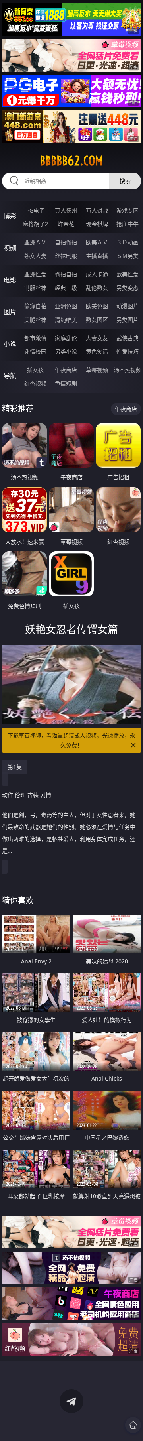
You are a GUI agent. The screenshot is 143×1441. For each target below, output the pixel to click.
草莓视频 (97, 370)
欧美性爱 (127, 274)
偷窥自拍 (35, 306)
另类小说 (66, 351)
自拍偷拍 (66, 242)
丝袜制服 (66, 256)
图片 (10, 311)
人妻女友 (97, 338)
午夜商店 (66, 370)
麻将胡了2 (35, 224)
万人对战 (97, 210)
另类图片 (127, 319)
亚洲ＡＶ (35, 242)
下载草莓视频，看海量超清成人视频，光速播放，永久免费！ (71, 740)
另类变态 (127, 287)
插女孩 (35, 370)
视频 (10, 248)
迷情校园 (35, 351)
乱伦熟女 (97, 287)
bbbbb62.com (71, 161)
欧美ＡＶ (97, 242)
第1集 (15, 767)
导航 (10, 375)
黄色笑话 (97, 351)
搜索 (125, 181)
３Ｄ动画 (127, 242)
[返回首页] (133, 1425)
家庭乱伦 (66, 338)
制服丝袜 (35, 287)
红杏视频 (35, 383)
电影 (10, 280)
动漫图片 (127, 306)
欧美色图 (97, 306)
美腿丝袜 (35, 319)
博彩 (10, 216)
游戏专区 (127, 210)
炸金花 (66, 224)
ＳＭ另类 (127, 256)
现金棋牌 (97, 224)
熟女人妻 (35, 256)
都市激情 (35, 338)
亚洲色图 (66, 306)
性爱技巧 (127, 351)
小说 (10, 343)
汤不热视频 (127, 370)
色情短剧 (66, 383)
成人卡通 (97, 274)
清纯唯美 (66, 319)
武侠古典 (127, 338)
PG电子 (35, 210)
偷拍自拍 (66, 274)
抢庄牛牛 (127, 224)
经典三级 (66, 287)
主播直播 (97, 256)
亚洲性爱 (35, 274)
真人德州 (66, 210)
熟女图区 (97, 319)
